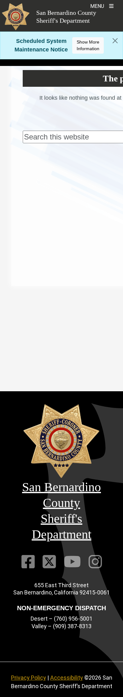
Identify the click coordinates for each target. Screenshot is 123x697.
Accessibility (66, 677)
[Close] (115, 41)
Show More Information (88, 45)
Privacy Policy (28, 677)
